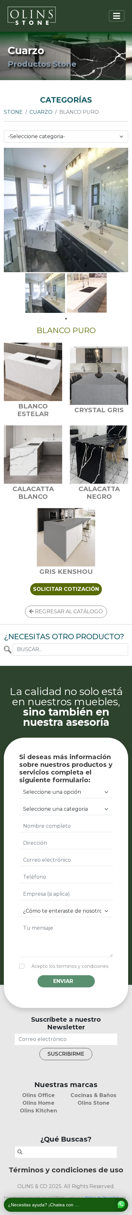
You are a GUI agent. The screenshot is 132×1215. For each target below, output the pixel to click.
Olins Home (38, 1103)
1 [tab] (66, 318)
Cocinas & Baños (93, 1095)
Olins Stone (94, 1103)
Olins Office (38, 1095)
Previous (15, 210)
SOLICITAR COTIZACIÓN (66, 589)
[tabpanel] (45, 293)
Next (117, 210)
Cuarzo (41, 112)
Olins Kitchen (38, 1111)
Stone (13, 112)
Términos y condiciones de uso (66, 1170)
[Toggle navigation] (116, 15)
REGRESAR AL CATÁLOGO (68, 611)
